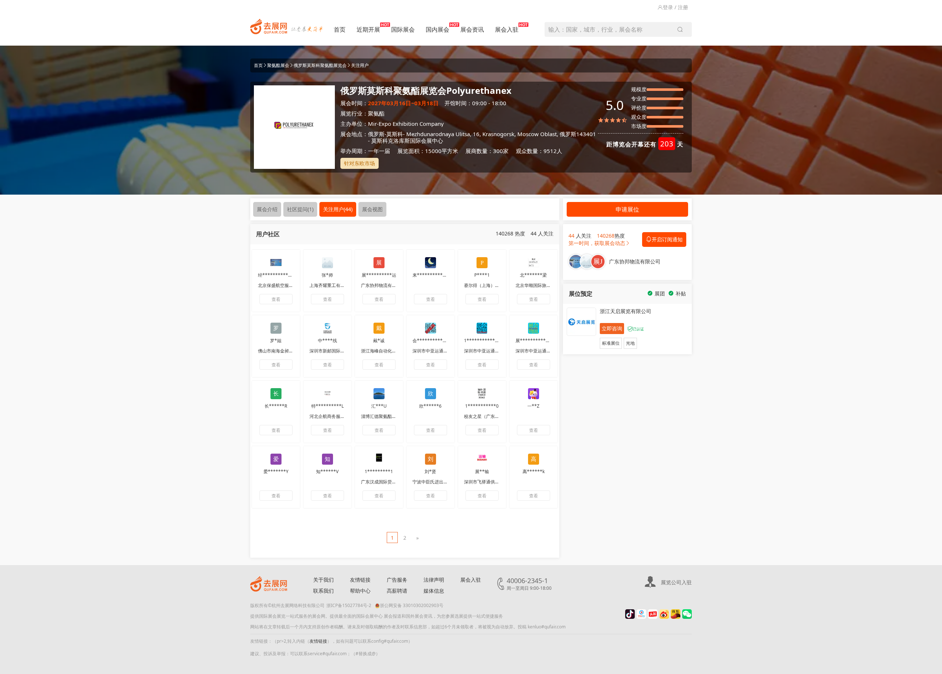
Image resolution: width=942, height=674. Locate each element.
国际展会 (403, 29)
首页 (340, 29)
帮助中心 (360, 590)
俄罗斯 (376, 134)
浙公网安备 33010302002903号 (411, 605)
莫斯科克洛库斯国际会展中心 (407, 140)
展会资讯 (472, 29)
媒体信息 (434, 590)
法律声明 (434, 579)
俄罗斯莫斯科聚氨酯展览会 (320, 65)
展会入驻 (506, 29)
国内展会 (437, 29)
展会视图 (372, 209)
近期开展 (368, 29)
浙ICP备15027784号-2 (348, 605)
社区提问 (300, 209)
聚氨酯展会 (278, 65)
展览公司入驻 (676, 582)
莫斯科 (394, 134)
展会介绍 (267, 209)
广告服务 (397, 579)
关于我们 (323, 579)
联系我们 (323, 590)
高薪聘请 (397, 590)
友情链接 (360, 579)
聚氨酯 (376, 113)
